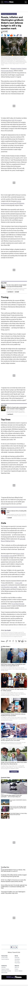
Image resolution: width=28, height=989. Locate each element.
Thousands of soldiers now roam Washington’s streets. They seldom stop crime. (13, 892)
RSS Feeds (17, 961)
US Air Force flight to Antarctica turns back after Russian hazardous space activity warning (13, 880)
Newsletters (17, 959)
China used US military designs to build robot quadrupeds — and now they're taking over (11, 796)
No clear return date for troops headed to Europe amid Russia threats (16, 285)
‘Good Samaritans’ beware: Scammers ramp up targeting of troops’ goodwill (13, 714)
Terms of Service (5, 959)
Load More (14, 771)
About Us (17, 967)
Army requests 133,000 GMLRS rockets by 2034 (18, 800)
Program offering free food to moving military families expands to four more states (13, 739)
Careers (16, 969)
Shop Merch (17, 962)
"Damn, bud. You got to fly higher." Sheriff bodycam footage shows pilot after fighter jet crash (18, 808)
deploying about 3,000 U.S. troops (11, 120)
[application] (14, 786)
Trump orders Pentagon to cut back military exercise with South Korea (18, 814)
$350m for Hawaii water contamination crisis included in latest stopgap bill (16, 408)
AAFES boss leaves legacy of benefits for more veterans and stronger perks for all (13, 665)
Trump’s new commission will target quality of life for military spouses (14, 689)
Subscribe (17, 957)
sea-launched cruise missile (9, 587)
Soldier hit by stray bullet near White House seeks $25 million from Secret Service (14, 763)
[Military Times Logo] (8, 2)
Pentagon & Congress (9, 14)
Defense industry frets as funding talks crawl (16, 511)
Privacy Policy (4, 957)
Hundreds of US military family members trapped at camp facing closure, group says (13, 875)
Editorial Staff (4, 972)
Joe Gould (4, 31)
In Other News (5, 646)
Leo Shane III (10, 291)
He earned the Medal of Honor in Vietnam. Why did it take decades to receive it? (13, 870)
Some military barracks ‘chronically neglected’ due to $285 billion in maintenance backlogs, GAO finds (14, 886)
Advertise (3, 967)
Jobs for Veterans (18, 970)
